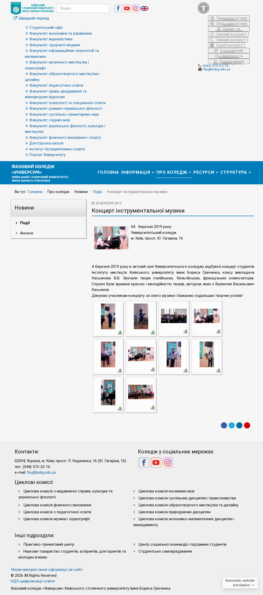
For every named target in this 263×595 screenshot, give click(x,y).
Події (97, 191)
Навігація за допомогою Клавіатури (230, 56)
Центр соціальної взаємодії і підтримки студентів (182, 544)
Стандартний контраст (231, 50)
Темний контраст (230, 40)
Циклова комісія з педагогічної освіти (57, 512)
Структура (233, 172)
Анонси (26, 233)
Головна (108, 172)
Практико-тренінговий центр (48, 544)
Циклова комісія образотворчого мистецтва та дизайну (188, 505)
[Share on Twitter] (232, 425)
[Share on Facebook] (224, 425)
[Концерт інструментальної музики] (108, 316)
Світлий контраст (231, 34)
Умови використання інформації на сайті (47, 569)
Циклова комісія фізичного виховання (57, 505)
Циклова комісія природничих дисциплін (174, 512)
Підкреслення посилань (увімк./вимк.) (228, 61)
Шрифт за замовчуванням (229, 29)
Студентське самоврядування (165, 551)
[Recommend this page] (247, 425)
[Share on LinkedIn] (239, 425)
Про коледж (171, 172)
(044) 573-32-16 (216, 65)
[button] (224, 8)
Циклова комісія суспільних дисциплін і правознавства (187, 498)
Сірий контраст (229, 45)
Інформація (135, 172)
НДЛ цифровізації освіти (33, 581)
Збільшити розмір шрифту (231, 23)
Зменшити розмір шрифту (231, 18)
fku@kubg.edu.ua (216, 69)
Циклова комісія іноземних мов (166, 491)
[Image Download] (120, 332)
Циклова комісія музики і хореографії (56, 519)
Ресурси (203, 172)
